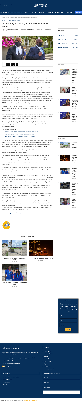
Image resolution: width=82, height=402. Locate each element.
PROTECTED (8, 366)
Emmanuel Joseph (13, 29)
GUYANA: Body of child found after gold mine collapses (19, 134)
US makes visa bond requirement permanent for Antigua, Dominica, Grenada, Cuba (75, 75)
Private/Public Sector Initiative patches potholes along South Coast (75, 187)
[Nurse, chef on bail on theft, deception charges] (41, 248)
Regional (41, 12)
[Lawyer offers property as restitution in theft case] (65, 115)
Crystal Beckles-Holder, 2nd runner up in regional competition (21, 131)
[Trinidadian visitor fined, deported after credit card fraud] (65, 102)
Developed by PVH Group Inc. (30, 400)
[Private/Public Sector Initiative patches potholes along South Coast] (65, 185)
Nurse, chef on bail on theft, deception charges (41, 258)
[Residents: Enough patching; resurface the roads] (14, 248)
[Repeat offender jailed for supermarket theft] (65, 201)
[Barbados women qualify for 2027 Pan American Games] (14, 272)
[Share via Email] (17, 64)
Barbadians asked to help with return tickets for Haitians (20, 136)
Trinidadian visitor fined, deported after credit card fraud (75, 103)
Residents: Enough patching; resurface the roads (74, 146)
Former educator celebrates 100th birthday (74, 90)
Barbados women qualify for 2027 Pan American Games (74, 172)
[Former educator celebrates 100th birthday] (65, 90)
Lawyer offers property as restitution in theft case (75, 116)
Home (3, 17)
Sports (34, 12)
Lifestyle (69, 12)
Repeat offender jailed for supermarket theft (75, 202)
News (26, 12)
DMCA (3, 366)
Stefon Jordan (30, 29)
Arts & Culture (59, 12)
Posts (7, 17)
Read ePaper (78, 12)
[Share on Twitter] (9, 64)
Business (50, 12)
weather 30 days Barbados (17, 12)
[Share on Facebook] (7, 64)
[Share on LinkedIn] (12, 64)
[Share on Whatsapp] (14, 64)
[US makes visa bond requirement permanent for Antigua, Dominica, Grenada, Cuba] (65, 72)
